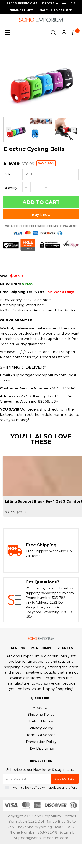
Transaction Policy (41, 741)
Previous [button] (8, 129)
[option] (41, 75)
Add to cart (41, 202)
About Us (41, 707)
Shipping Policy (41, 714)
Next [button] (73, 129)
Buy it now (41, 214)
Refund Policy (41, 721)
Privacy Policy (41, 728)
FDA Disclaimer (41, 748)
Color (8, 174)
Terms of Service (41, 735)
